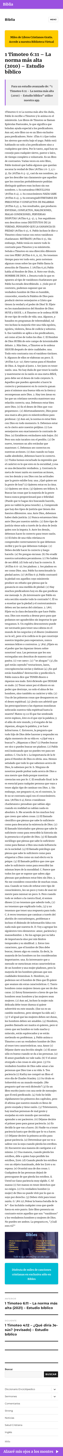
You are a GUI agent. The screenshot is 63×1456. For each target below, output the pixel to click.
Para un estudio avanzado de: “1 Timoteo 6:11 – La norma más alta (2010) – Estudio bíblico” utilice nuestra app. (32, 93)
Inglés (8, 1432)
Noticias (9, 1418)
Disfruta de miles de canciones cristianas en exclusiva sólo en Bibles (31, 1274)
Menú (53, 19)
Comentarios (12, 1403)
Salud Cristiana (13, 1425)
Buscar (9, 1369)
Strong (9, 1410)
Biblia (8, 4)
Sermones (11, 1396)
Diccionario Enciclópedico (20, 1389)
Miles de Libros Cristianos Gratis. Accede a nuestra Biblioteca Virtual (31, 40)
